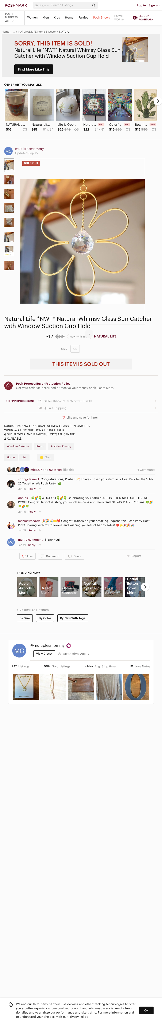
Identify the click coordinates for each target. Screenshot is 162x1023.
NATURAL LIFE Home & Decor (37, 31)
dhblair (23, 498)
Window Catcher (18, 446)
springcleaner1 (28, 479)
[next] (158, 101)
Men (46, 17)
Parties (83, 17)
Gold (48, 457)
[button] (42, 5)
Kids (57, 17)
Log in (141, 5)
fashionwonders (29, 521)
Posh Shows (101, 17)
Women (32, 17)
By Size (25, 618)
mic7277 (36, 470)
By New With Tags (72, 618)
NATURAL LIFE (105, 336)
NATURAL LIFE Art (64, 31)
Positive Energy (61, 446)
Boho (40, 446)
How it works (119, 17)
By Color (45, 618)
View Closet (44, 653)
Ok (146, 1010)
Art (24, 457)
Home (69, 17)
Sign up (153, 5)
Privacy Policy (78, 1017)
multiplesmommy (29, 149)
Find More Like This (33, 69)
